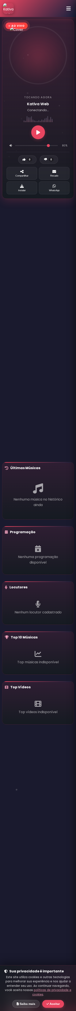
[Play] (38, 132)
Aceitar (54, 1003)
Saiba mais (27, 1003)
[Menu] (68, 8)
